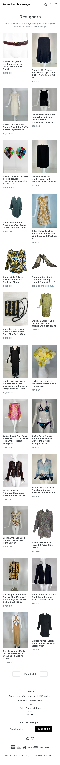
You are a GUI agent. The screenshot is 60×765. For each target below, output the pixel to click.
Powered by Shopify (43, 756)
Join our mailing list (30, 722)
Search (30, 691)
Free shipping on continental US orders (30, 696)
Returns (22, 700)
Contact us (36, 700)
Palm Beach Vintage (22, 756)
